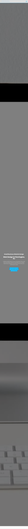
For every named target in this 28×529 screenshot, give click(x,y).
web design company (10, 262)
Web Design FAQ (14, 270)
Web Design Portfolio (14, 269)
